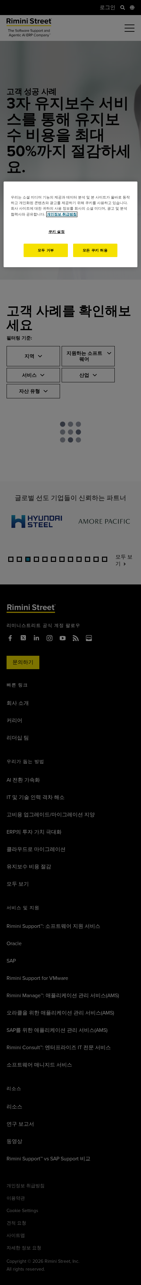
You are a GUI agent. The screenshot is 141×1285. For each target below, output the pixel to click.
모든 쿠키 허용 (95, 250)
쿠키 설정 (57, 232)
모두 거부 (46, 250)
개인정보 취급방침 (62, 214)
